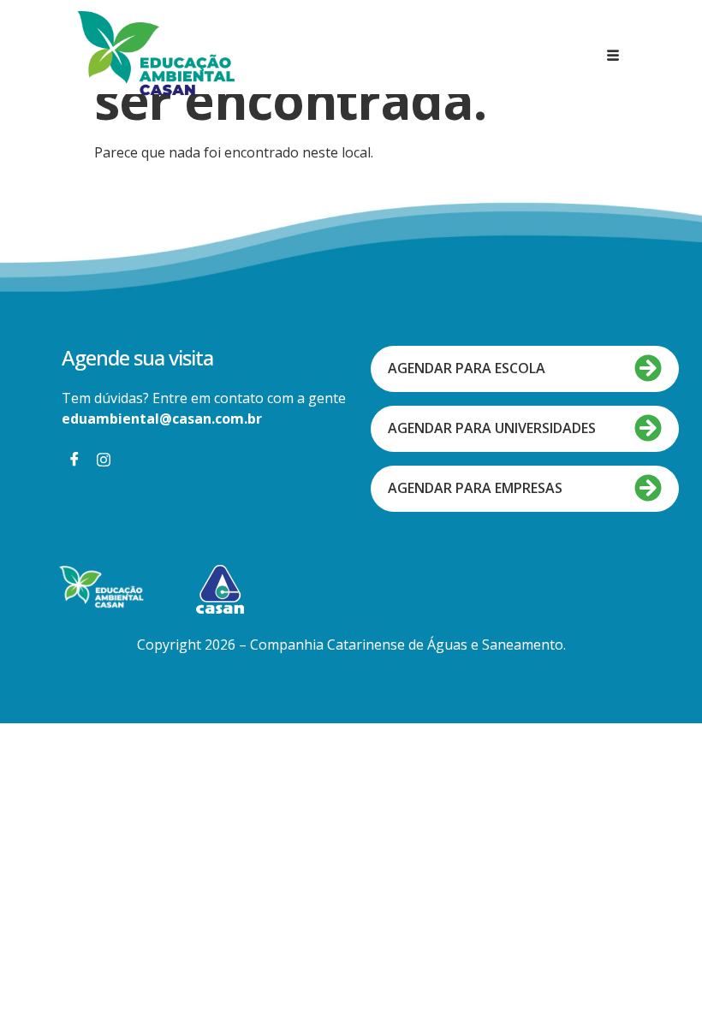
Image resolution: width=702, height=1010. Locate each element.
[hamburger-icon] (613, 56)
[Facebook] (74, 459)
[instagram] (103, 459)
